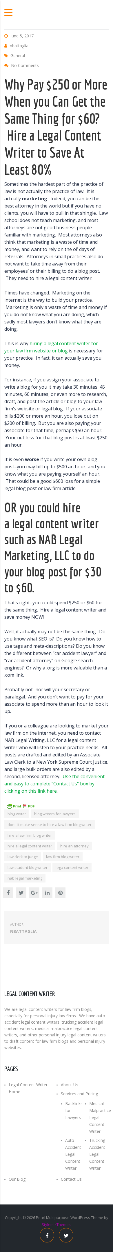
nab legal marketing (25, 878)
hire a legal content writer (30, 846)
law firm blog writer (62, 856)
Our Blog (17, 1179)
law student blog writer (28, 867)
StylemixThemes (56, 1224)
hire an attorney (74, 846)
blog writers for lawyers (55, 813)
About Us (69, 1084)
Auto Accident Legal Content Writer (73, 1154)
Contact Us (71, 1179)
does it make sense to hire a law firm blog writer (50, 824)
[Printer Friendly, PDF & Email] (20, 805)
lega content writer (72, 867)
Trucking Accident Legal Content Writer (97, 1154)
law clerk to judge (23, 856)
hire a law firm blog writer (30, 835)
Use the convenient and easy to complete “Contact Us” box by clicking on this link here (54, 783)
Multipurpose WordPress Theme (74, 1217)
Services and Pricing (79, 1093)
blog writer (17, 813)
